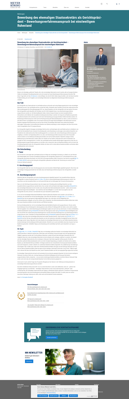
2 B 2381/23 (49, 47)
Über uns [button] (66, 7)
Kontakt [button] (87, 7)
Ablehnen (64, 395)
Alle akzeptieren (73, 395)
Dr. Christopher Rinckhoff (27, 277)
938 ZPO (25, 160)
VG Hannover (34, 96)
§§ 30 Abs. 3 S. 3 (64, 196)
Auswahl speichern (54, 395)
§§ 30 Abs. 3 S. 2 (24, 231)
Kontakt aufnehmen (51, 337)
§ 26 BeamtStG (61, 210)
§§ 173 (76, 158)
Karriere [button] (77, 7)
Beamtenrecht (28, 39)
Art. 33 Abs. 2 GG (41, 179)
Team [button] (44, 7)
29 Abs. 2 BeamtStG (33, 231)
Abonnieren (29, 361)
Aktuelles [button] (55, 7)
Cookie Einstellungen (42, 395)
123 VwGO (19, 160)
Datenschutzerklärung (51, 392)
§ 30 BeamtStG (72, 186)
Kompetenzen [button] (33, 7)
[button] (101, 3)
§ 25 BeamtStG (34, 210)
